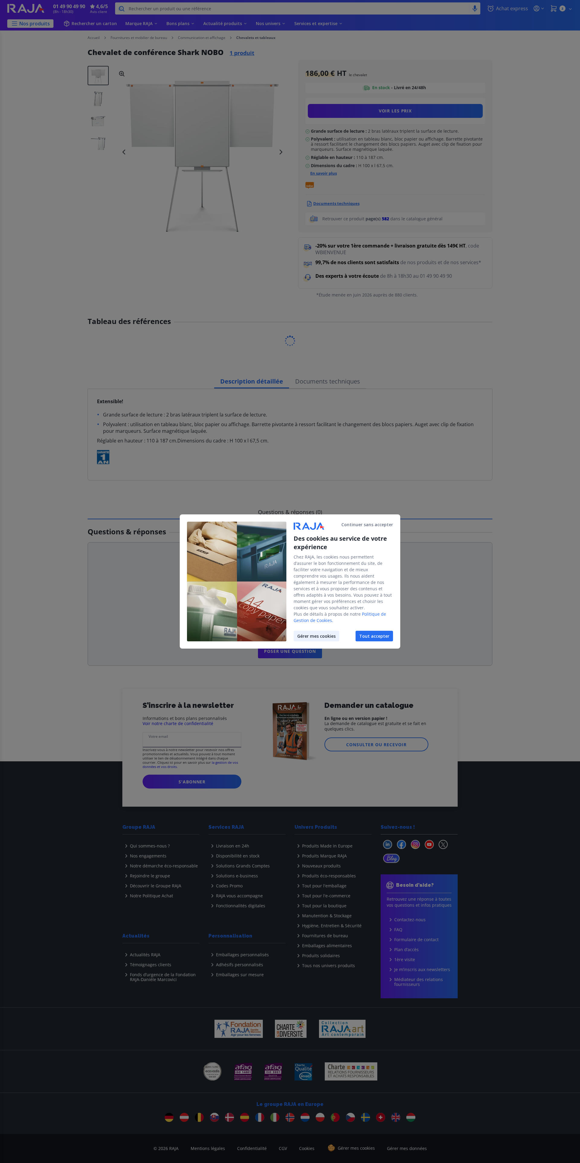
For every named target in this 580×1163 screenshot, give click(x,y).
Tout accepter (374, 636)
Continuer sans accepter (367, 524)
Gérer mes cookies (316, 636)
